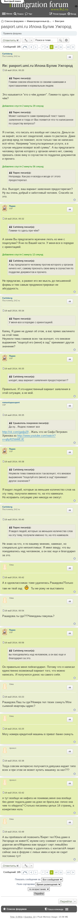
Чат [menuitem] (30, 14)
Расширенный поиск (66, 40)
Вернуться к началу (74, 200)
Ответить (9, 40)
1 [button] (35, 47)
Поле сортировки (26, 884)
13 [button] (68, 47)
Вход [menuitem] (73, 14)
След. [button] (73, 47)
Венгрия (59, 21)
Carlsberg (7, 54)
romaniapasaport (11, 402)
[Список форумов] (39, 8)
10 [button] (56, 47)
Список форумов (14, 21)
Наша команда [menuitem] (55, 909)
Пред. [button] (31, 47)
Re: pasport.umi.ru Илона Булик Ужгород (37, 66)
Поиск (60, 40)
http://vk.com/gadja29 (15, 431)
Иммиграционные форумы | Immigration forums (39, 21)
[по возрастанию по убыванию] (39, 889)
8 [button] (47, 47)
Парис (12, 206)
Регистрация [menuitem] (59, 14)
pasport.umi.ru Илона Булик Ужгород (36, 26)
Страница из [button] (25, 47)
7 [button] (42, 47)
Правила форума (12, 33)
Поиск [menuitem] (20, 14)
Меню (9, 13)
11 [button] (61, 47)
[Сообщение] (3, 70)
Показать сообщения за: (28, 879)
